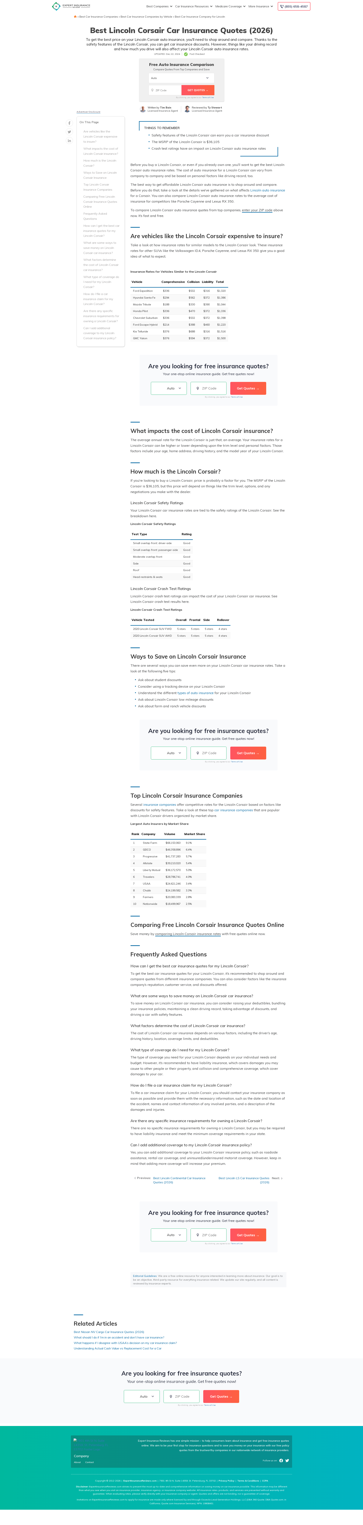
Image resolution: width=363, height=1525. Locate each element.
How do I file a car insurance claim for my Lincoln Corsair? (98, 299)
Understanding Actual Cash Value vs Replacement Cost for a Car (117, 1348)
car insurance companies (233, 810)
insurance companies (159, 804)
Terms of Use (208, 97)
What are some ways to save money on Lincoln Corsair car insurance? (99, 248)
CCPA (265, 1480)
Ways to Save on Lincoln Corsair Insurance (100, 175)
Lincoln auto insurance (267, 190)
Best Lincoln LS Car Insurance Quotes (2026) (244, 1180)
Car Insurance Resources (192, 6)
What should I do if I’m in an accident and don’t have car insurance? (119, 1337)
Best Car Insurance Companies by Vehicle (146, 16)
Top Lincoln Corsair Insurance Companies (97, 187)
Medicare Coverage (228, 6)
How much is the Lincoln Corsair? (99, 163)
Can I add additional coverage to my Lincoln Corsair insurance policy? (99, 333)
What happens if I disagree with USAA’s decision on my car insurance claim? (125, 1343)
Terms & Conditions (248, 1480)
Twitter (287, 1460)
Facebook (281, 1460)
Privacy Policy (226, 1480)
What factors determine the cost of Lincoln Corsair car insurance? (101, 265)
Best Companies (157, 6)
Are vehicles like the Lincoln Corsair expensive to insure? (100, 136)
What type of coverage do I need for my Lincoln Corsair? (101, 282)
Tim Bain (165, 107)
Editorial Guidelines (145, 1276)
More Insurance (258, 6)
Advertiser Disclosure (88, 111)
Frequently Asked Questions (95, 216)
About (77, 1462)
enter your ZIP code (257, 210)
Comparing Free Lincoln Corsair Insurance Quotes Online (100, 202)
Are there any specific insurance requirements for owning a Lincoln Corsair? (101, 316)
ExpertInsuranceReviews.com (140, 1480)
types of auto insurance (196, 693)
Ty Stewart (215, 107)
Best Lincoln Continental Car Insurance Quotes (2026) (179, 1180)
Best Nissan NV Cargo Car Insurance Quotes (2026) (109, 1332)
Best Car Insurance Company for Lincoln (200, 16)
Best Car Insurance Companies (98, 16)
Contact (89, 1462)
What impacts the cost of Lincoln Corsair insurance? (100, 151)
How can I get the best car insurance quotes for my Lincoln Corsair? (101, 231)
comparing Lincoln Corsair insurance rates (188, 934)
